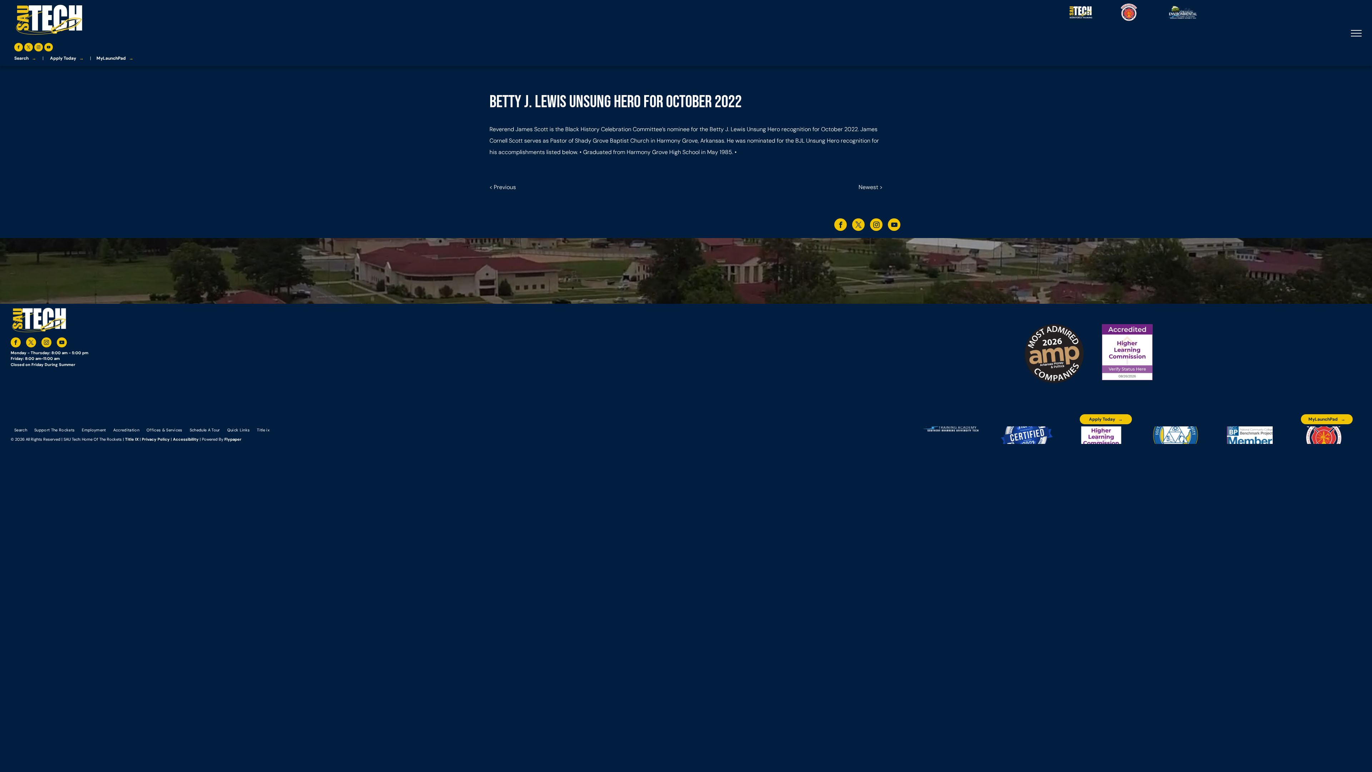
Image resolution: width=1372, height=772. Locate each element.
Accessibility (186, 439)
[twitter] (28, 48)
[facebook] (18, 48)
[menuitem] (21, 429)
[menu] (1356, 33)
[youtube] (48, 48)
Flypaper (233, 439)
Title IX (132, 439)
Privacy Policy (156, 439)
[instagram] (38, 48)
